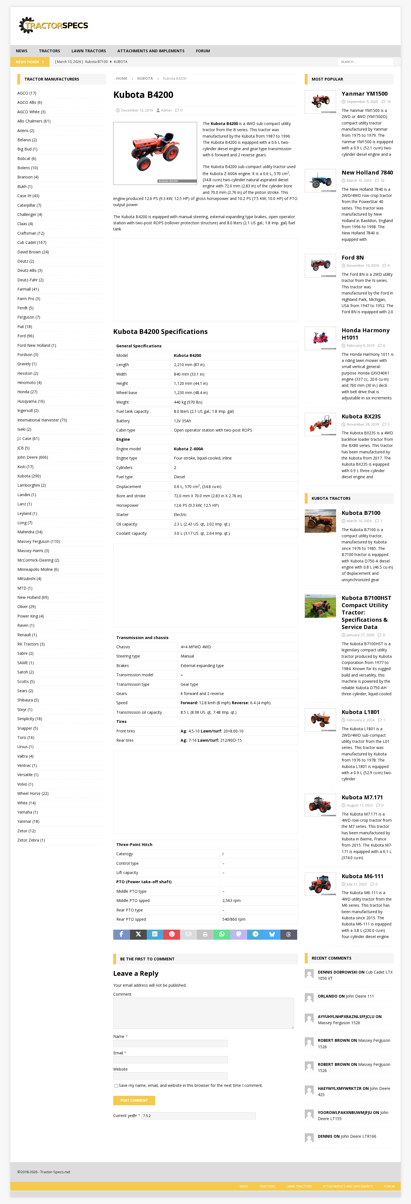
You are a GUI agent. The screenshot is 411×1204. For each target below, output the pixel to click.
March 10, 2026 (359, 520)
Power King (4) (30, 616)
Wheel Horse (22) (33, 793)
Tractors (49, 50)
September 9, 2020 (362, 101)
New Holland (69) (33, 597)
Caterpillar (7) (29, 205)
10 (389, 101)
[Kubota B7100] (320, 544)
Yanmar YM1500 (365, 93)
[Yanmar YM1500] (320, 122)
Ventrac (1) (27, 765)
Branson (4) (28, 177)
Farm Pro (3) (28, 298)
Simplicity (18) (29, 718)
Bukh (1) (24, 186)
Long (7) (24, 522)
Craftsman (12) (30, 233)
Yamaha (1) (27, 812)
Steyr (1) (24, 709)
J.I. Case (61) (28, 438)
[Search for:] (366, 61)
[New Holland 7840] (320, 204)
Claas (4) (25, 223)
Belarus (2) (27, 139)
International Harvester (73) (42, 420)
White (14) (26, 802)
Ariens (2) (25, 130)
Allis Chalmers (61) (34, 121)
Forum (203, 50)
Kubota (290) (29, 476)
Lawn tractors (89, 50)
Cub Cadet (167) (31, 242)
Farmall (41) (28, 289)
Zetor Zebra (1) (31, 840)
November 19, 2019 (363, 265)
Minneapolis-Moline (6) (38, 569)
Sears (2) (25, 690)
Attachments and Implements (151, 50)
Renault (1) (27, 634)
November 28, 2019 (363, 424)
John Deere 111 (360, 996)
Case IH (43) (28, 195)
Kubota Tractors (331, 498)
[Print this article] (205, 935)
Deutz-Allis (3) (29, 270)
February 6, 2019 (360, 345)
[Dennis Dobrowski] (309, 974)
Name (119, 1036)
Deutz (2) (25, 261)
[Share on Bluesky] (272, 935)
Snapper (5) (27, 728)
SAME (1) (25, 662)
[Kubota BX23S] (320, 445)
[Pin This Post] (171, 935)
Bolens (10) (27, 167)
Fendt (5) (25, 307)
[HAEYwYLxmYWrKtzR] (309, 1091)
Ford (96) (25, 335)
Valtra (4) (25, 756)
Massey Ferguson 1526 (339, 1022)
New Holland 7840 (367, 172)
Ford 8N (353, 257)
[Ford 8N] (320, 283)
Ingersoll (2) (28, 410)
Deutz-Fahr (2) (30, 279)
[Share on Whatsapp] (222, 935)
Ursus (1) (25, 746)
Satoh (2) (25, 672)
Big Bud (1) (27, 149)
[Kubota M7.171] (320, 826)
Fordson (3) (27, 354)
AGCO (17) (26, 93)
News (21, 50)
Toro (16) (25, 737)
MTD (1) (24, 588)
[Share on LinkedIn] (155, 935)
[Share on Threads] (288, 935)
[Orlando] (309, 998)
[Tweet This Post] (138, 935)
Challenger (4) (29, 214)
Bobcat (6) (26, 158)
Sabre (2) (25, 653)
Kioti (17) (25, 466)
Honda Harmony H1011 (365, 333)
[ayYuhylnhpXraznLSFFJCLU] (309, 1019)
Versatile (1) (28, 774)
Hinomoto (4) (29, 382)
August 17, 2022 (360, 805)
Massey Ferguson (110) (38, 541)
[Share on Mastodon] (238, 935)
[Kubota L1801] (320, 743)
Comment (122, 994)
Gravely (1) (27, 363)
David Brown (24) (33, 252)
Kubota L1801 (361, 712)
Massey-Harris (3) (33, 550)
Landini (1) (26, 494)
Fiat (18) (24, 326)
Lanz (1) (24, 503)
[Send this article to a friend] (188, 935)
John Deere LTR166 (358, 1136)
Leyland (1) (27, 513)
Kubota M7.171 (362, 797)
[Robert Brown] (309, 1043)
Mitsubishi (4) (29, 578)
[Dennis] (309, 1139)
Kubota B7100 (361, 513)
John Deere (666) (32, 457)
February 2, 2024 (360, 719)
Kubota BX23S (361, 416)
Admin (166, 110)
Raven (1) (25, 625)
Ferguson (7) (28, 317)
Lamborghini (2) (31, 485)
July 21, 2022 (357, 884)
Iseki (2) (24, 429)
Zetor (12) (26, 830)
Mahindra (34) (29, 531)
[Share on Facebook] (121, 935)
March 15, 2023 (359, 180)
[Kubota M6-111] (320, 905)
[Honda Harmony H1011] (320, 363)
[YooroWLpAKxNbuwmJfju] (309, 1115)
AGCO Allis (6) (29, 102)
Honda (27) (27, 391)
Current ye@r (126, 1115)
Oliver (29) (26, 606)
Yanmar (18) (28, 821)
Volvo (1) (25, 784)
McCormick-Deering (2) (38, 560)
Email (118, 1052)
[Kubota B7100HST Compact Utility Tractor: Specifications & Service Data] (320, 644)
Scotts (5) (26, 681)
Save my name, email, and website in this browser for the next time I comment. (191, 1085)
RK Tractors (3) (31, 644)
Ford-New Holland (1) (36, 345)
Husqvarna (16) (31, 401)
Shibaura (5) (28, 700)
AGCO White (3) (31, 111)
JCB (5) (23, 448)
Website (120, 1069)
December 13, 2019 (137, 110)
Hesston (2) (27, 373)
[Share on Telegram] (255, 935)
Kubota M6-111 (363, 876)
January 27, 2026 (360, 634)
